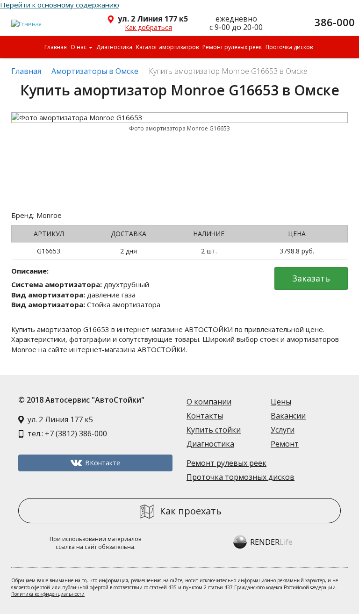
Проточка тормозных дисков (240, 477)
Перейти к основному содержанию (59, 4)
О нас (79, 47)
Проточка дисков (289, 47)
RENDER (271, 542)
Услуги (282, 430)
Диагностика (114, 47)
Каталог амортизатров (167, 47)
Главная (55, 47)
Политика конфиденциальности (48, 594)
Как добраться (148, 27)
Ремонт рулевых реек (232, 47)
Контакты (205, 416)
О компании (209, 402)
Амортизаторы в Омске (94, 71)
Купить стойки (214, 430)
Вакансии (288, 416)
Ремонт (285, 444)
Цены (281, 402)
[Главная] (27, 20)
